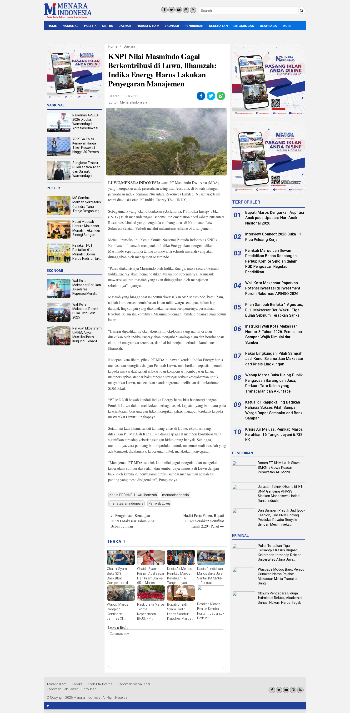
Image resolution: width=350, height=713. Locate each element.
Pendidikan (194, 26)
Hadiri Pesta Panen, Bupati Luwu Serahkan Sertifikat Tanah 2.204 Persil (203, 521)
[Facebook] (164, 10)
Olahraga (268, 26)
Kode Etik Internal (100, 684)
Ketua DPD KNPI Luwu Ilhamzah (133, 495)
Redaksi (77, 684)
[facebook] (201, 96)
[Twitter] (171, 10)
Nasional (70, 26)
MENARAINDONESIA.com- (145, 182)
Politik (90, 26)
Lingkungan (243, 26)
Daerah (125, 26)
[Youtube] (178, 10)
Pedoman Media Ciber (133, 684)
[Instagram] (186, 10)
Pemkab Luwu (159, 503)
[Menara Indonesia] (68, 17)
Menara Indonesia (133, 102)
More (286, 26)
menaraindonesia (175, 495)
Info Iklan (89, 689)
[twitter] (211, 96)
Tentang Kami (56, 684)
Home (52, 26)
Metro (107, 26)
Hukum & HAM (148, 26)
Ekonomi (172, 26)
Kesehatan (218, 26)
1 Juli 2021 (130, 96)
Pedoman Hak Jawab (62, 689)
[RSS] (193, 10)
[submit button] (301, 10)
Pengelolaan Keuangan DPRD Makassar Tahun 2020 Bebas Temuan (132, 521)
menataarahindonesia (126, 503)
